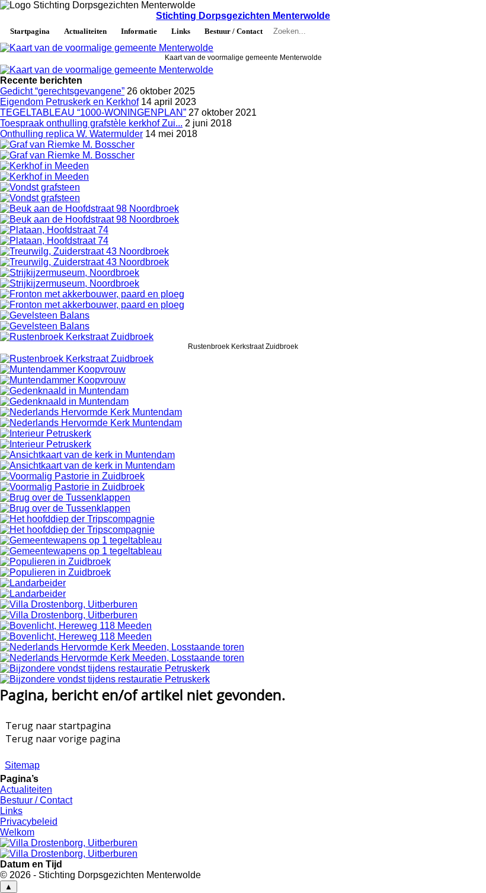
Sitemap (22, 765)
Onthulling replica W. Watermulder (71, 134)
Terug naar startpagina (58, 725)
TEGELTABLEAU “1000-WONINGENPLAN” (93, 112)
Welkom (17, 832)
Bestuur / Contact (233, 31)
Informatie (139, 31)
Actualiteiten (85, 31)
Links (180, 31)
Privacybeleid (28, 821)
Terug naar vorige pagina (62, 738)
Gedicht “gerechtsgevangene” (62, 91)
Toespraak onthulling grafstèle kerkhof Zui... (91, 123)
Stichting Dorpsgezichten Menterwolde (243, 16)
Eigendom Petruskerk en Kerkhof (69, 102)
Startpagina (30, 31)
